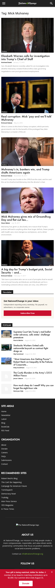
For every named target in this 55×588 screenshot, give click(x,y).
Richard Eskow (6, 123)
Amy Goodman (18, 368)
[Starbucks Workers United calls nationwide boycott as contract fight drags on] (6, 347)
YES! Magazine (7, 505)
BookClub (5, 426)
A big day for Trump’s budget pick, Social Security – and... (26, 271)
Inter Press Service (9, 501)
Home (3, 411)
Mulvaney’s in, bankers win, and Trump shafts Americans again (25, 171)
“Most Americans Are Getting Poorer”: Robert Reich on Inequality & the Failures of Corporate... (33, 362)
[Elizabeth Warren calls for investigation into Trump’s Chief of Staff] (27, 35)
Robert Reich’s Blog (9, 478)
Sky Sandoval (18, 354)
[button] (51, 3)
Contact (4, 464)
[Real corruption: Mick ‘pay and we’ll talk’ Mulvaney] (27, 95)
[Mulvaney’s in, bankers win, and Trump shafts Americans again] (27, 151)
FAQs (3, 456)
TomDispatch (7, 490)
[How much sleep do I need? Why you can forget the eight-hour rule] (6, 389)
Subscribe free (27, 313)
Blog (3, 423)
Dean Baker (5, 223)
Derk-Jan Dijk (18, 391)
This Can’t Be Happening (11, 482)
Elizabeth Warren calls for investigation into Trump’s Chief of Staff (25, 57)
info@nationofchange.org (32, 554)
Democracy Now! (8, 493)
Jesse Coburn (18, 378)
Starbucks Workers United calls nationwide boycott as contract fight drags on (30, 348)
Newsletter (5, 415)
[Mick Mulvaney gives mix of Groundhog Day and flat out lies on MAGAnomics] (27, 200)
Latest (4, 419)
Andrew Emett (6, 62)
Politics (4, 51)
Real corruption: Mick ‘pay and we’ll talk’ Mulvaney (26, 118)
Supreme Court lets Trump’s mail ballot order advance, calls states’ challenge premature (32, 334)
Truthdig (4, 497)
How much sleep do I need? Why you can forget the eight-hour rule (33, 386)
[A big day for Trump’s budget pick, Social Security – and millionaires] (27, 253)
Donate (4, 448)
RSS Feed (5, 430)
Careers (4, 452)
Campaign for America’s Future (14, 486)
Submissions (6, 460)
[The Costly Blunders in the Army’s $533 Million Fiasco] (6, 376)
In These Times (7, 509)
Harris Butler (18, 340)
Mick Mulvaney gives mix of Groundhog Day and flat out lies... (26, 218)
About (3, 445)
